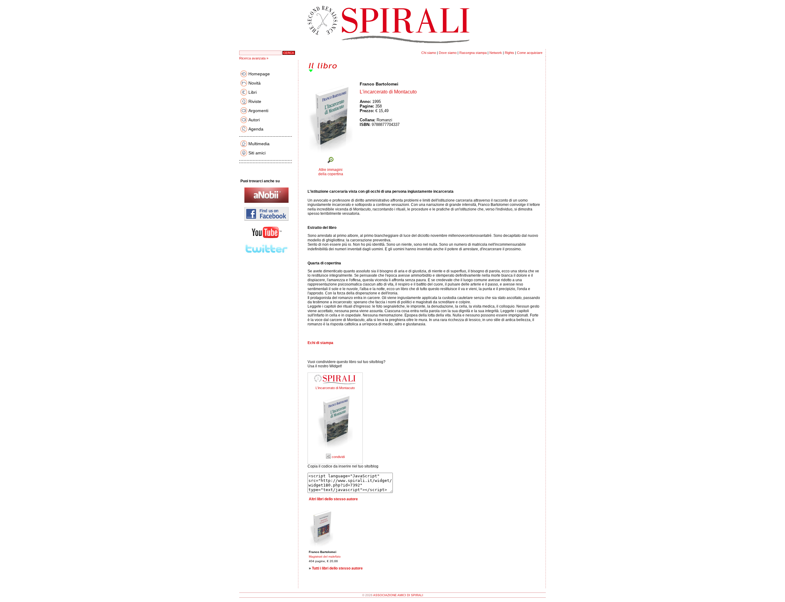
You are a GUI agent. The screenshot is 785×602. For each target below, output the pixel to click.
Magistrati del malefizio (325, 556)
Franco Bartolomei (379, 83)
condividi (338, 457)
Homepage (259, 73)
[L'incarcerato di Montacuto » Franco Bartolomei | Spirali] (335, 451)
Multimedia (259, 143)
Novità (254, 83)
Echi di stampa (320, 343)
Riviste (254, 101)
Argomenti (258, 110)
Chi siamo (428, 53)
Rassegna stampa (473, 53)
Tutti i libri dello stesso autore (337, 568)
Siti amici (257, 152)
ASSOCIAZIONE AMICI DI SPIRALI (398, 595)
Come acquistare (529, 53)
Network (495, 53)
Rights (509, 53)
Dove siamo (448, 53)
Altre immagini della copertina (330, 172)
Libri (252, 92)
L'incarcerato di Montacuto (335, 388)
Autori (254, 119)
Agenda (255, 129)
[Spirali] (335, 385)
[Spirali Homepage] (392, 48)
